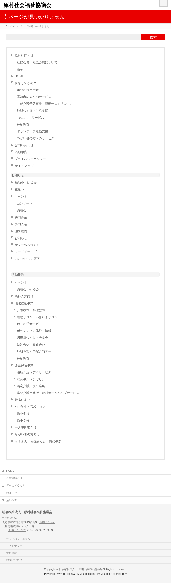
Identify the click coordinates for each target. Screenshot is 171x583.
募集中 (19, 189)
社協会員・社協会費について (37, 62)
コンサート (25, 203)
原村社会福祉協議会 (27, 5)
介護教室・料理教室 (31, 310)
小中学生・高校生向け (30, 406)
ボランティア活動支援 (32, 131)
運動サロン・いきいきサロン (37, 317)
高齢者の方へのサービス (34, 97)
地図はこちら (47, 522)
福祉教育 (23, 124)
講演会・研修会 (28, 289)
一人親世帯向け (26, 427)
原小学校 (23, 413)
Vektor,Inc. (106, 573)
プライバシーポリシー (30, 159)
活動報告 (21, 152)
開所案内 (21, 231)
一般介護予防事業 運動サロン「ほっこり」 (48, 104)
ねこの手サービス (31, 117)
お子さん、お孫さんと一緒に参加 (38, 441)
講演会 (21, 210)
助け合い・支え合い (31, 344)
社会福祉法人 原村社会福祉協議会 (80, 569)
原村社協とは (24, 55)
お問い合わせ (24, 145)
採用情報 (11, 553)
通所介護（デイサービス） (35, 372)
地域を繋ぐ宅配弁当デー (34, 351)
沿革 (20, 69)
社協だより (22, 400)
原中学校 (23, 420)
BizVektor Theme (86, 573)
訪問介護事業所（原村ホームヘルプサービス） (49, 393)
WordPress (66, 573)
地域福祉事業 (24, 303)
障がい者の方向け (27, 434)
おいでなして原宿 (27, 258)
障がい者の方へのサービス (35, 138)
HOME (19, 76)
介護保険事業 (24, 365)
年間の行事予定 (28, 90)
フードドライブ (26, 252)
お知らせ (18, 175)
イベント (21, 196)
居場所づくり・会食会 (32, 337)
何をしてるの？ (26, 83)
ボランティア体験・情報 (34, 331)
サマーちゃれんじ (27, 245)
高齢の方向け (24, 296)
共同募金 (21, 217)
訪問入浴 (21, 224)
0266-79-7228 (17, 530)
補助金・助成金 (26, 183)
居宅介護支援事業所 (31, 386)
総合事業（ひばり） (31, 379)
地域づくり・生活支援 (32, 110)
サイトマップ (24, 166)
